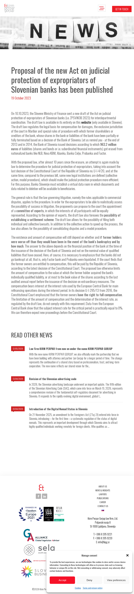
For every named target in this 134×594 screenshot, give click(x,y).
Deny (89, 580)
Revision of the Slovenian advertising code (52, 379)
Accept (62, 580)
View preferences (116, 580)
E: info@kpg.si (102, 542)
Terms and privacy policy (92, 587)
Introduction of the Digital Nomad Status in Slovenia (58, 409)
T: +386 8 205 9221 (102, 534)
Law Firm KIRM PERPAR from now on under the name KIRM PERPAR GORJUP (70, 349)
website (86, 122)
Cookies (78, 587)
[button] (127, 555)
